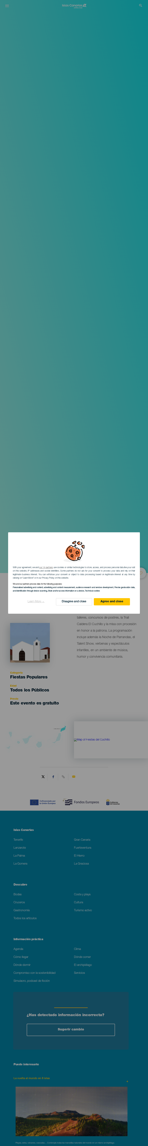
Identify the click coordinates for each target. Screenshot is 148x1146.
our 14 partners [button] (46, 567)
